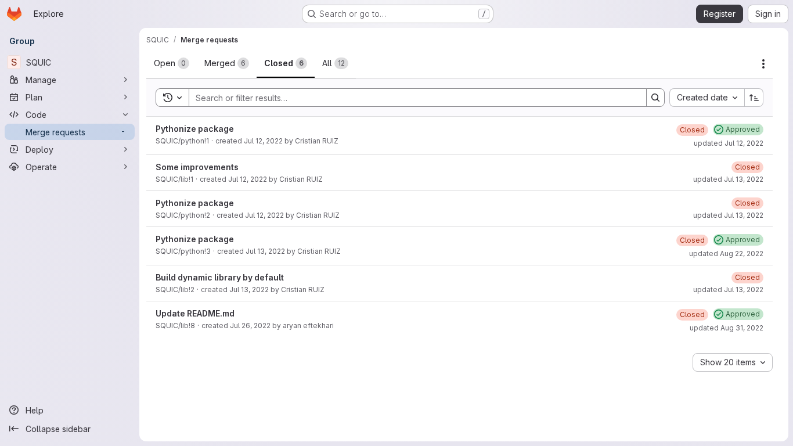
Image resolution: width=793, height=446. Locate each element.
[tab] (171, 63)
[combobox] (706, 97)
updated (728, 143)
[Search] (655, 97)
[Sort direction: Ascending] (754, 97)
